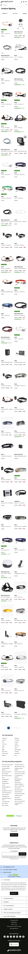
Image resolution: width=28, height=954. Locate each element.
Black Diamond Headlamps (18, 780)
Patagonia (4, 738)
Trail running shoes (6, 792)
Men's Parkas (5, 773)
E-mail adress (14, 851)
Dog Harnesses (18, 791)
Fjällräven (17, 738)
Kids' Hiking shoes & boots (6, 799)
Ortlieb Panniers (18, 795)
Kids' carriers (5, 803)
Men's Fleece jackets (7, 775)
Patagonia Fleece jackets (19, 769)
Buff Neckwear (18, 799)
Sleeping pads (5, 779)
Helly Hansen (5, 753)
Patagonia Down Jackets (18, 804)
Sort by (25, 13)
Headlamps (4, 781)
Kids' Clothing (5, 805)
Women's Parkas (6, 766)
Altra (3, 747)
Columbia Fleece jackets (19, 776)
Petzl (16, 755)
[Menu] (1, 5)
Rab (3, 742)
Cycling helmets (6, 801)
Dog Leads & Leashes (20, 793)
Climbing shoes (5, 796)
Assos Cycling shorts (19, 786)
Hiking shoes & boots (7, 790)
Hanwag (17, 751)
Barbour (4, 755)
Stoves (3, 785)
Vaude (16, 744)
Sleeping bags (5, 783)
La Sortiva (4, 744)
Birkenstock (17, 753)
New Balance (18, 749)
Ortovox (4, 740)
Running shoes (5, 794)
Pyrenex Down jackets (20, 771)
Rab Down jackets (19, 789)
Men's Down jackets (6, 771)
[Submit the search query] (26, 5)
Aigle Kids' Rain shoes (20, 766)
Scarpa (16, 742)
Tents (3, 777)
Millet (3, 749)
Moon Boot (4, 751)
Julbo (16, 747)
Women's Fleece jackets (6, 769)
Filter (5, 13)
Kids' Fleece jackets (19, 764)
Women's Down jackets (7, 764)
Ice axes (4, 788)
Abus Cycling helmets (20, 801)
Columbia (17, 740)
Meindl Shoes (18, 782)
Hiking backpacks (6, 787)
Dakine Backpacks (19, 784)
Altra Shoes (17, 797)
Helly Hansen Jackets (20, 773)
